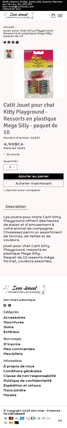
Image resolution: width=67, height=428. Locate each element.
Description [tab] (15, 206)
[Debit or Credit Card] (16, 423)
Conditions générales (22, 371)
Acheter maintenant (33, 183)
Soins (8, 327)
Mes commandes (19, 349)
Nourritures (13, 322)
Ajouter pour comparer (23, 190)
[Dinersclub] (38, 418)
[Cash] (5, 423)
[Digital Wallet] (46, 418)
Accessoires (14, 317)
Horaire (9, 395)
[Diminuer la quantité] (6, 167)
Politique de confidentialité (27, 380)
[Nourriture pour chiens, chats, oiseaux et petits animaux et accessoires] (18, 15)
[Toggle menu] (60, 15)
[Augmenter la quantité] (14, 167)
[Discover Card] (27, 418)
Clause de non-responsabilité (29, 376)
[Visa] (16, 418)
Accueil (8, 27)
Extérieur (11, 332)
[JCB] (33, 418)
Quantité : (10, 161)
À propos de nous (18, 366)
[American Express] (22, 418)
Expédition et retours (22, 385)
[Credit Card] (5, 418)
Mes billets (13, 354)
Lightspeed (16, 413)
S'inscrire (11, 344)
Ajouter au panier (33, 176)
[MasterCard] (11, 418)
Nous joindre (14, 390)
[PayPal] (11, 423)
